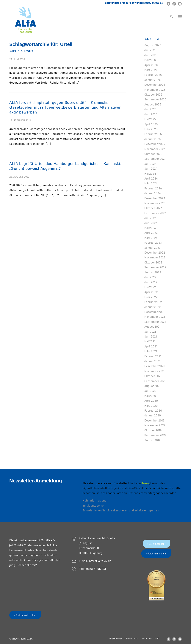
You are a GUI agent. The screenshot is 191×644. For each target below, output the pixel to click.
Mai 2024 (150, 173)
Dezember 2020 (154, 366)
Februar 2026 (153, 74)
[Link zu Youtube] (180, 4)
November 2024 (154, 149)
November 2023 (154, 203)
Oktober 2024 (153, 153)
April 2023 (151, 232)
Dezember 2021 (154, 311)
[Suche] (171, 16)
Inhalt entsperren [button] (93, 505)
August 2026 (152, 45)
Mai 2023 (150, 227)
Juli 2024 (150, 163)
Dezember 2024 (154, 143)
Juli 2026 (150, 50)
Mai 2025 (150, 119)
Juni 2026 (150, 55)
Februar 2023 (153, 242)
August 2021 (152, 326)
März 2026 (150, 69)
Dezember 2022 (154, 252)
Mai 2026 (150, 60)
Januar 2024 (152, 193)
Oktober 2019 (153, 430)
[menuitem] (171, 16)
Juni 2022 (150, 282)
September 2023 (155, 213)
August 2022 (152, 272)
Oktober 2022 (153, 262)
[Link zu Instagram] (174, 4)
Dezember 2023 (154, 198)
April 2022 (151, 292)
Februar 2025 (153, 134)
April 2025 (151, 124)
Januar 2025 (152, 139)
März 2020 (151, 405)
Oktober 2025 (153, 94)
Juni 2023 (150, 223)
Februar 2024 (153, 188)
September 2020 (155, 381)
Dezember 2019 (154, 420)
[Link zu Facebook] (168, 4)
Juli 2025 (150, 109)
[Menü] (180, 16)
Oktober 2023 (153, 208)
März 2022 (151, 297)
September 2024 (155, 158)
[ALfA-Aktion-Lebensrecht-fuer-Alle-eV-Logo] (25, 20)
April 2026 (151, 65)
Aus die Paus (21, 51)
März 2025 (150, 129)
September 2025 (155, 99)
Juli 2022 (150, 277)
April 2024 (151, 178)
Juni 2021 (150, 336)
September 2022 (155, 267)
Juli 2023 (150, 218)
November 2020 (154, 371)
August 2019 (152, 440)
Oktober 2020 (153, 376)
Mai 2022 (150, 287)
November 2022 (154, 257)
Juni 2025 (150, 114)
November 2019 (154, 425)
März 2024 (151, 183)
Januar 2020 (152, 415)
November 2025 (154, 89)
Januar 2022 (152, 307)
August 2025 (152, 104)
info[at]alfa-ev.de (99, 560)
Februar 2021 (152, 356)
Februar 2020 (153, 410)
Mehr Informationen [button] (95, 500)
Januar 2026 (152, 79)
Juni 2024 (150, 168)
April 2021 (150, 346)
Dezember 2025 (154, 84)
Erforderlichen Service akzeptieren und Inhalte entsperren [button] (120, 510)
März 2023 (150, 237)
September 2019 (155, 435)
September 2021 (155, 321)
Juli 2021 (150, 331)
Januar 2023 (152, 247)
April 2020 (151, 400)
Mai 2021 (149, 341)
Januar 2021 (152, 361)
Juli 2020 (150, 390)
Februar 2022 (153, 301)
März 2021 (150, 351)
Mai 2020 (150, 395)
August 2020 (152, 385)
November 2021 (154, 316)
